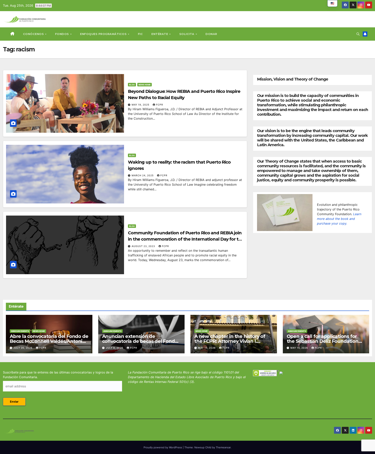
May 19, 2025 (141, 104)
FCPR (159, 104)
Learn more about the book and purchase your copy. (339, 218)
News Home (144, 84)
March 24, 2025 (143, 175)
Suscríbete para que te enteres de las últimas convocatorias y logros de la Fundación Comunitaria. (58, 374)
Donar (211, 34)
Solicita (187, 34)
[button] (358, 34)
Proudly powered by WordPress (163, 447)
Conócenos (34, 34)
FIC (140, 34)
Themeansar (223, 447)
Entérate (160, 34)
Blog (132, 84)
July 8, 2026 (115, 347)
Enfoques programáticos (104, 34)
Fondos (62, 34)
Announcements (20, 331)
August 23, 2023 (144, 246)
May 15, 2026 (207, 347)
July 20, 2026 (23, 347)
